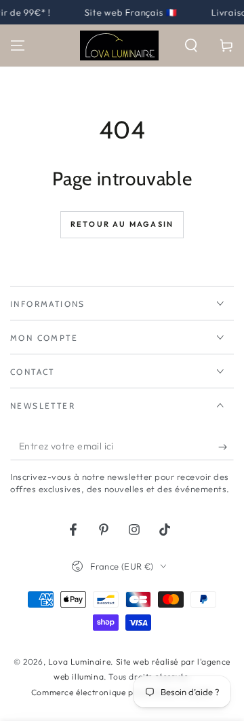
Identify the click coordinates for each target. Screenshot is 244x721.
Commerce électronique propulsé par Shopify (122, 692)
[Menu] (17, 45)
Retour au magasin (122, 224)
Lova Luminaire (79, 662)
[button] (191, 45)
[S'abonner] (226, 447)
